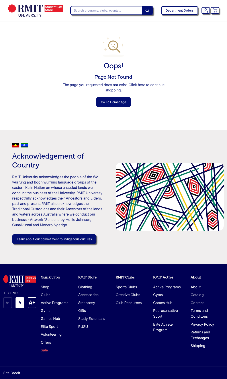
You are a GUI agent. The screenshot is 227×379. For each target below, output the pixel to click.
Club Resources (129, 302)
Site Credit (11, 373)
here (141, 85)
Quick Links (50, 277)
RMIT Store (87, 277)
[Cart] (215, 10)
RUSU (83, 326)
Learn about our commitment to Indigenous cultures (54, 239)
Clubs (45, 294)
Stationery (86, 302)
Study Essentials (91, 318)
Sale (44, 350)
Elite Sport (49, 326)
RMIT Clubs (125, 277)
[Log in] (205, 10)
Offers (46, 342)
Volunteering (51, 334)
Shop (45, 287)
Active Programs (54, 302)
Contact (197, 302)
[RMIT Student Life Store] (35, 10)
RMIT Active (163, 277)
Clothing (85, 287)
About (196, 277)
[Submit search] (147, 10)
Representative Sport (165, 313)
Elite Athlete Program (163, 327)
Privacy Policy (202, 324)
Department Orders (180, 10)
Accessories (88, 294)
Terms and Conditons (199, 313)
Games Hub (50, 318)
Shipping (198, 345)
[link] (19, 281)
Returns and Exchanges (200, 335)
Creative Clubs (128, 294)
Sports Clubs (126, 287)
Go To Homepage (113, 102)
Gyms (45, 310)
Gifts (82, 310)
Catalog (197, 294)
